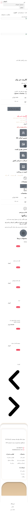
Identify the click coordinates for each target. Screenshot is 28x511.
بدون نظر (23, 83)
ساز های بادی (21, 12)
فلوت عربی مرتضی (16, 260)
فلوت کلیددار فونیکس (16, 280)
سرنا (19, 300)
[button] (14, 109)
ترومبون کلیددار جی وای (15, 343)
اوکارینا (18, 364)
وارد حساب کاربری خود (12, 227)
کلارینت (15, 12)
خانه (26, 12)
